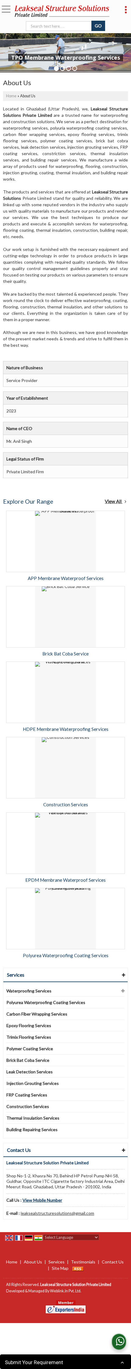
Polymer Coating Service (29, 1048)
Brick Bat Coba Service (65, 653)
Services (15, 975)
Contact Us (113, 1261)
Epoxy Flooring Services (28, 1025)
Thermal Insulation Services (32, 1118)
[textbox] (60, 26)
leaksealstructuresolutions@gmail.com (57, 1213)
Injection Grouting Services (32, 1083)
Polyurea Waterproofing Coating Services (65, 955)
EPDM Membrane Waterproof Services (65, 880)
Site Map (60, 1268)
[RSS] (78, 1268)
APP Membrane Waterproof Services (66, 578)
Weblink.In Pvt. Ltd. (65, 1291)
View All (113, 501)
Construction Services (65, 804)
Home (11, 96)
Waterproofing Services (28, 990)
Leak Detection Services (29, 1071)
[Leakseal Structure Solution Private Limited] (61, 11)
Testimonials (83, 1261)
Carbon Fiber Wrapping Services (36, 1013)
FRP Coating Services (26, 1094)
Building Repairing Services (32, 1129)
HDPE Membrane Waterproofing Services (65, 729)
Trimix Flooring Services (28, 1037)
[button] (42, 1200)
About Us (33, 1261)
